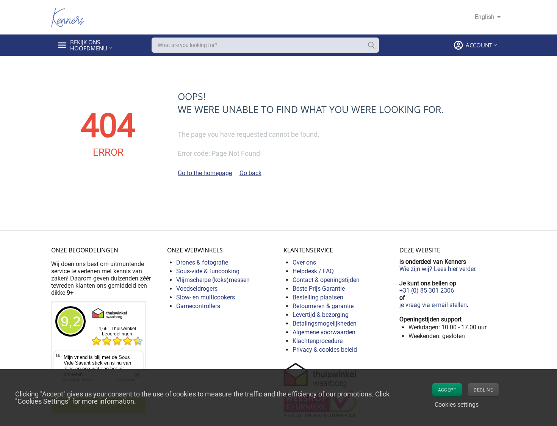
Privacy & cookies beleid (325, 349)
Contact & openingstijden (326, 279)
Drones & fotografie (202, 262)
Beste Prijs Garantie (319, 288)
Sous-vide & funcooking (207, 271)
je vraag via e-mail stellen (433, 305)
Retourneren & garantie (323, 306)
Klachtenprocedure (318, 341)
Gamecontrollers (198, 306)
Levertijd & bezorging (321, 314)
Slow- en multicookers (205, 297)
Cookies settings (457, 404)
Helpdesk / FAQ (313, 271)
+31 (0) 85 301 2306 (426, 290)
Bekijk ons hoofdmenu (88, 45)
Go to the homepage (205, 173)
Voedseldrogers (196, 288)
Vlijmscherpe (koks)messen (213, 279)
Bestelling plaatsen (318, 297)
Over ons (304, 262)
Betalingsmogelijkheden (325, 323)
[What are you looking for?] (371, 45)
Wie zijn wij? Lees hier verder (437, 269)
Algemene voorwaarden (324, 332)
